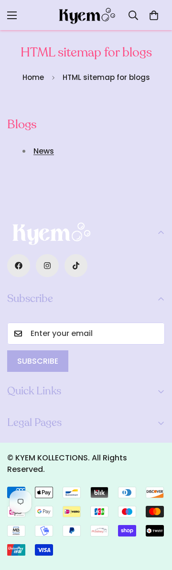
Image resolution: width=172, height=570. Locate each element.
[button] (154, 15)
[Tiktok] (75, 265)
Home (33, 77)
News (43, 150)
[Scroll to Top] (154, 519)
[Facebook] (18, 265)
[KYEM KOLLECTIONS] (86, 15)
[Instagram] (47, 265)
